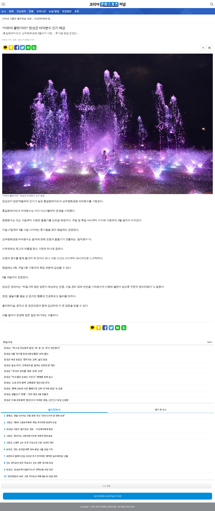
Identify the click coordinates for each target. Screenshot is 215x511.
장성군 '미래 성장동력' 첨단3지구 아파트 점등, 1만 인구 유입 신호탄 (36, 400)
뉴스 (3, 11)
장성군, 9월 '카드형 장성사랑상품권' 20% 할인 (26, 353)
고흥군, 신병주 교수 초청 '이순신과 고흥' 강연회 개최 (29, 442)
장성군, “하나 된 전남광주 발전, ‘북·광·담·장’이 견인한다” (32, 348)
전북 (31, 11)
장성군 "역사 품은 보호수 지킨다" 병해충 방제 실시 (28, 377)
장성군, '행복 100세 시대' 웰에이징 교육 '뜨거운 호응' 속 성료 (33, 388)
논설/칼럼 (54, 11)
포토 (76, 11)
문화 (11, 11)
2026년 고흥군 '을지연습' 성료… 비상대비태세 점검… (28, 18)
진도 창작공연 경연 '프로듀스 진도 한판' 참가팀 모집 (28, 462)
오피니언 (41, 11)
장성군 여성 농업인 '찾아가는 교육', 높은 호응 (25, 359)
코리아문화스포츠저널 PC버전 (107, 496)
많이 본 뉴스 (160, 409)
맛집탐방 (67, 11)
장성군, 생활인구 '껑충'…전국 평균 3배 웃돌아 (26, 394)
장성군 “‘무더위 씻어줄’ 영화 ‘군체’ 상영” (23, 371)
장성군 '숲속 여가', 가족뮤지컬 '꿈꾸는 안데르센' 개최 (29, 365)
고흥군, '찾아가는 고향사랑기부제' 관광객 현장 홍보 (28, 435)
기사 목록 (106, 486)
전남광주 (21, 11)
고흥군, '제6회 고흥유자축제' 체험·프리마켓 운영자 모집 (30, 422)
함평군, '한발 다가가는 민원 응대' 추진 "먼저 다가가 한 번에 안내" (34, 415)
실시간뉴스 (54, 409)
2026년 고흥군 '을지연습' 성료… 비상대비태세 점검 (28, 429)
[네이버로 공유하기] (28, 46)
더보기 (209, 342)
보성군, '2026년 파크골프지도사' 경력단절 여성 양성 (28, 469)
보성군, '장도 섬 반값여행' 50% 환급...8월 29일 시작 (28, 449)
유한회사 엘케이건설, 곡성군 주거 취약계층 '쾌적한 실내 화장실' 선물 (36, 456)
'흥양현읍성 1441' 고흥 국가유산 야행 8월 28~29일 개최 (30, 476)
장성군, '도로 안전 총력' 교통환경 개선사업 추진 (26, 382)
